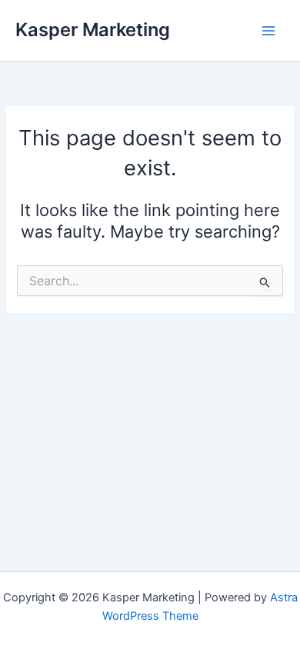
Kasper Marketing (92, 29)
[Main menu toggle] (268, 31)
